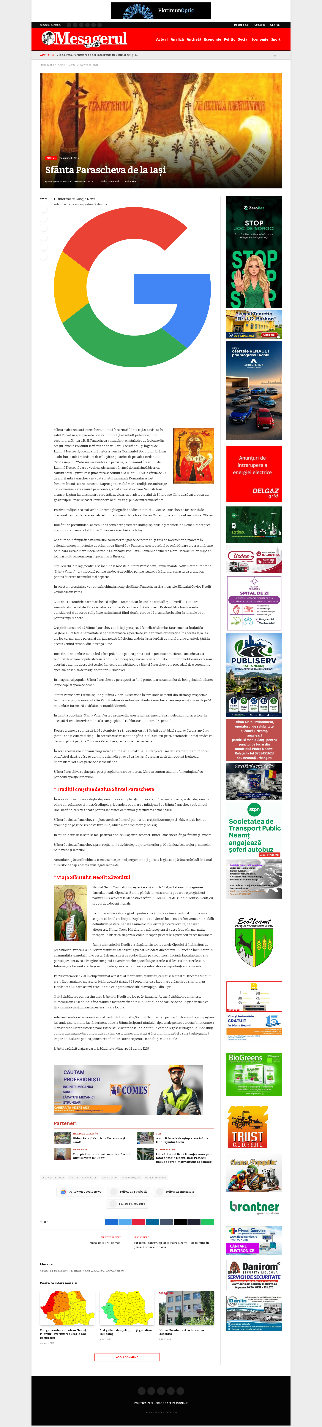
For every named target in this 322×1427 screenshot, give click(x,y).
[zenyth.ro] (254, 1074)
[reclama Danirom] (254, 1289)
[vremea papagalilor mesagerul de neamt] (254, 1173)
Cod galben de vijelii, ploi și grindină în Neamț (126, 1332)
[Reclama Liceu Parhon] (254, 338)
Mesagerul (53, 181)
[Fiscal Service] (254, 1240)
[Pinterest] (43, 237)
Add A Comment (127, 1357)
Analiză (177, 39)
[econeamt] (254, 978)
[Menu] (275, 55)
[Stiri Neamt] (84, 39)
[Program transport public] (254, 542)
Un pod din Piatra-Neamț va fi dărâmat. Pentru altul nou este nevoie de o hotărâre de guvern (98, 55)
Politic (229, 39)
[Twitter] (43, 218)
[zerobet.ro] (254, 306)
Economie (212, 39)
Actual (162, 39)
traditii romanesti (155, 1177)
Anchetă (194, 39)
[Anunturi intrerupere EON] (254, 474)
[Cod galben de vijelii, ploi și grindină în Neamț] (127, 1308)
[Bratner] (254, 1219)
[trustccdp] (247, 1147)
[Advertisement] (134, 400)
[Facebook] (43, 208)
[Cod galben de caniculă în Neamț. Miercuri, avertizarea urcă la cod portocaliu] (67, 1308)
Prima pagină (47, 64)
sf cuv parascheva (53, 1177)
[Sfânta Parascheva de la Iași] (161, 130)
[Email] (43, 246)
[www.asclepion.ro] (254, 630)
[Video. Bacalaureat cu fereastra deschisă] (186, 1308)
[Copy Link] (43, 256)
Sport (276, 39)
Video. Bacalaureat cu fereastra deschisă (181, 1332)
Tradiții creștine (131, 1177)
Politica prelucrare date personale (161, 1403)
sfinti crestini (109, 1177)
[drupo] (254, 1011)
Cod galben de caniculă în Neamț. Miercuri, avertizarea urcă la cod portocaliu (63, 1334)
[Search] (280, 55)
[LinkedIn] (43, 227)
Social (243, 39)
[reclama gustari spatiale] (254, 798)
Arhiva (61, 64)
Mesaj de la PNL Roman (105, 1243)
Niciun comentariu (110, 181)
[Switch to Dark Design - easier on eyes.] (269, 55)
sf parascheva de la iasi (83, 1177)
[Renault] (254, 439)
